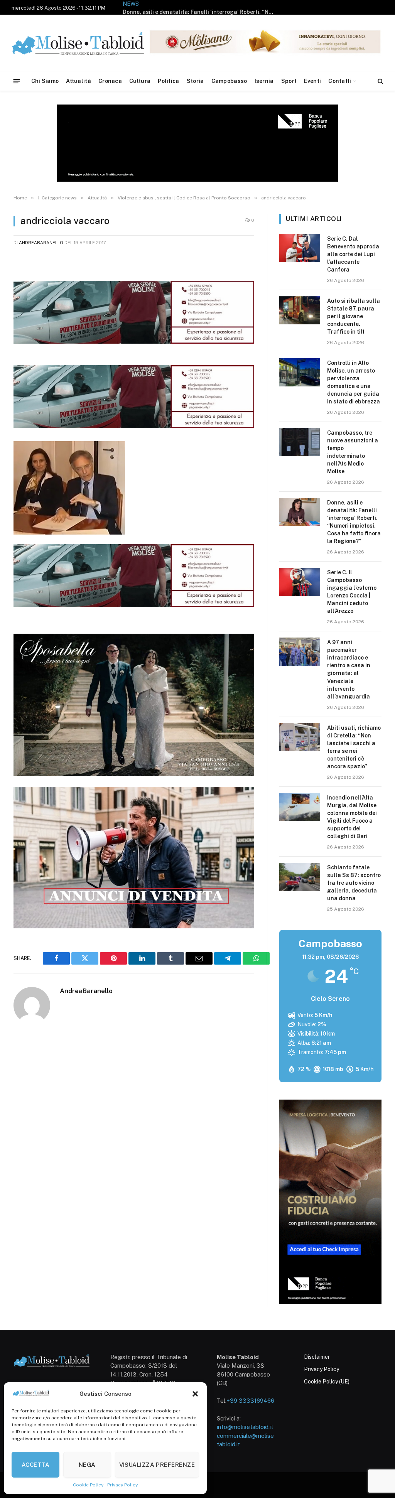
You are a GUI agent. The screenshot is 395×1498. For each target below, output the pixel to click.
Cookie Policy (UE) (326, 1381)
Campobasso (229, 81)
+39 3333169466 (250, 1400)
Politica (168, 81)
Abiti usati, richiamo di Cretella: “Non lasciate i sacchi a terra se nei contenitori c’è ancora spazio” (354, 747)
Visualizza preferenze (157, 1464)
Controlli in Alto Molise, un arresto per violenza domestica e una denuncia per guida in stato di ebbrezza (353, 382)
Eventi (312, 81)
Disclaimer (317, 1357)
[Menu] (17, 80)
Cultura (139, 81)
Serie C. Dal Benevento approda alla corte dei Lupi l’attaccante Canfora (353, 254)
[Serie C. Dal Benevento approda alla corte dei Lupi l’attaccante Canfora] (299, 248)
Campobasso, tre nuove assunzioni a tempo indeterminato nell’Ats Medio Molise (352, 452)
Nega (87, 1464)
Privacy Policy (122, 1485)
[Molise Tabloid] (89, 43)
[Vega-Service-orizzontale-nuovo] (134, 426)
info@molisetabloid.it (245, 1427)
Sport (289, 81)
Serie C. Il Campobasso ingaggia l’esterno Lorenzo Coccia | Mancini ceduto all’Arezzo (351, 591)
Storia (195, 81)
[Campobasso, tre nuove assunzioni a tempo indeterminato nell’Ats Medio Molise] (299, 442)
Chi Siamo (45, 81)
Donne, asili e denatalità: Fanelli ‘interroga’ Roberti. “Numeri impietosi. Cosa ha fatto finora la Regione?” (200, 12)
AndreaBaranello (41, 242)
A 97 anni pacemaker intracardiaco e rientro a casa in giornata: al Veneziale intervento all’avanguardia (348, 669)
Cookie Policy (88, 1485)
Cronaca (110, 81)
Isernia (264, 81)
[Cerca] (379, 81)
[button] (195, 1394)
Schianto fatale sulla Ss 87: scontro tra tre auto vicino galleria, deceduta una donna (354, 882)
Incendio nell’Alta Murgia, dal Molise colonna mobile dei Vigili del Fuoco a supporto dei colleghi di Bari (352, 817)
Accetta (35, 1464)
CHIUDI (380, 1414)
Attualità (78, 81)
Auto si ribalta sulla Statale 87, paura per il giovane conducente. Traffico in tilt (353, 316)
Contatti (339, 81)
